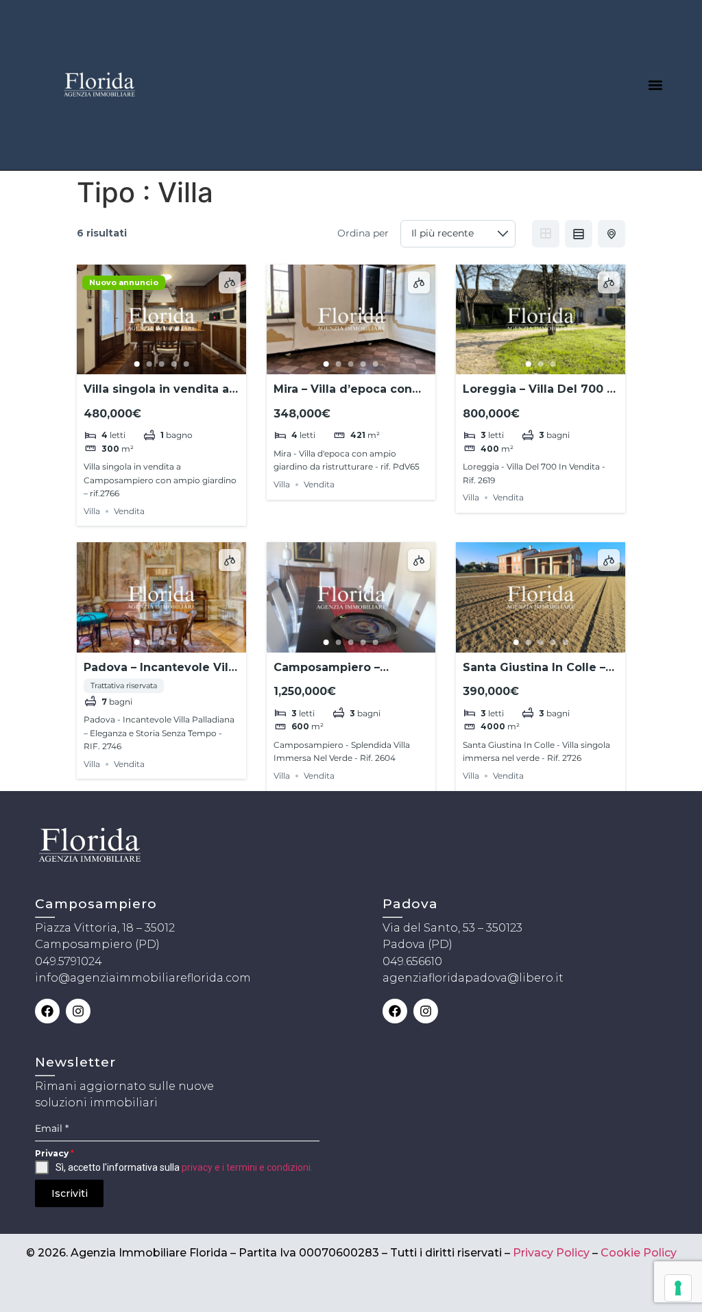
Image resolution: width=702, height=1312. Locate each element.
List (578, 233)
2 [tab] (149, 364)
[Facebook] (47, 1011)
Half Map (611, 233)
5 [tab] (186, 364)
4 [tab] (173, 364)
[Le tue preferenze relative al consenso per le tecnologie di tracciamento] (678, 1288)
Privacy (54, 1153)
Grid (545, 233)
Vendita (129, 511)
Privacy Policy (551, 1252)
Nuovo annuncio (123, 283)
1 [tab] (136, 364)
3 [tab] (161, 364)
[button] (655, 84)
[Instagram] (78, 1011)
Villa (92, 511)
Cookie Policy (639, 1252)
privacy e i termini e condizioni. (247, 1167)
